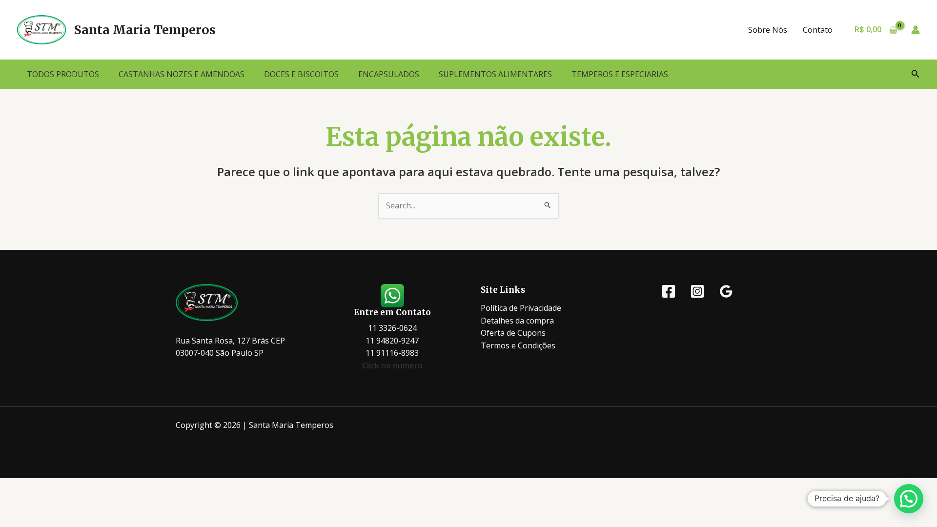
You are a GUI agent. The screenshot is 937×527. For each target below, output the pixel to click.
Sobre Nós (767, 29)
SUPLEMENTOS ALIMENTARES (495, 74)
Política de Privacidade (521, 308)
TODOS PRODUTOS (63, 74)
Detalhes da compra (517, 320)
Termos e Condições (518, 345)
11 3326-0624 (392, 328)
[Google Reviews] (726, 291)
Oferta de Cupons (513, 332)
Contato (818, 29)
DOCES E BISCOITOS (301, 74)
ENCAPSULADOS (388, 74)
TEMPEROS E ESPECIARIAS (619, 74)
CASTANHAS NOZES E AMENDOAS (181, 74)
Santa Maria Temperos (145, 30)
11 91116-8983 (392, 352)
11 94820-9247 (392, 340)
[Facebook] (668, 291)
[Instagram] (697, 291)
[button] (915, 74)
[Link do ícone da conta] (915, 29)
